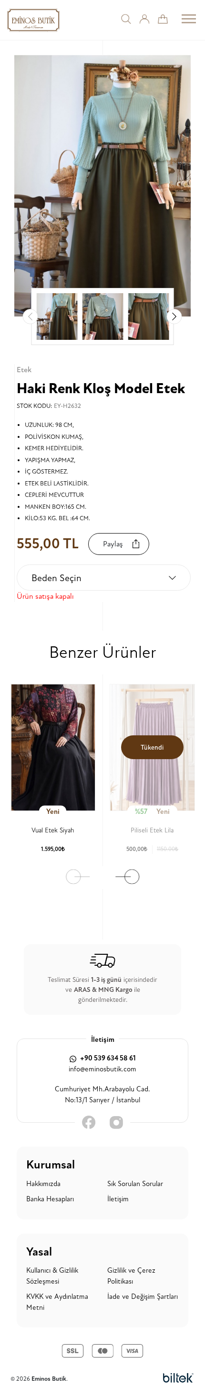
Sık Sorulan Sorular (135, 1183)
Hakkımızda (43, 1183)
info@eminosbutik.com (102, 1069)
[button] (174, 316)
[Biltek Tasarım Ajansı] (178, 1378)
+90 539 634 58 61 (107, 1058)
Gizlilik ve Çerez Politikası (131, 1276)
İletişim (118, 1199)
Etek (24, 370)
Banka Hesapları (50, 1199)
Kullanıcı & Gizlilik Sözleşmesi (52, 1276)
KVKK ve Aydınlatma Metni (57, 1302)
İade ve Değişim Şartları (142, 1296)
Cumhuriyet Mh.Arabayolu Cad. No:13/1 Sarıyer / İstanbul (102, 1095)
